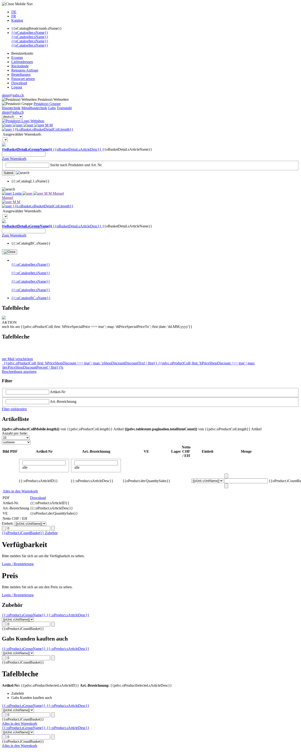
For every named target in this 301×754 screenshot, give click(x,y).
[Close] (9, 251)
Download (38, 498)
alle (25, 467)
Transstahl (64, 108)
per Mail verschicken (17, 359)
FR (13, 16)
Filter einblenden (14, 409)
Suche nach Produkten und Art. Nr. (76, 165)
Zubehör (51, 533)
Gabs (52, 108)
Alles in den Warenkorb (20, 491)
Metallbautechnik (34, 108)
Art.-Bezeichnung (63, 401)
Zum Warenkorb (14, 159)
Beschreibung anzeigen (19, 372)
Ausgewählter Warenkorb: (22, 134)
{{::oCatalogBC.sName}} (31, 298)
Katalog (17, 20)
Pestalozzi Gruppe (47, 104)
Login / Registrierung (18, 564)
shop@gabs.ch (13, 95)
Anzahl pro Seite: (15, 433)
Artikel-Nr (57, 392)
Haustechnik (11, 108)
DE (13, 12)
